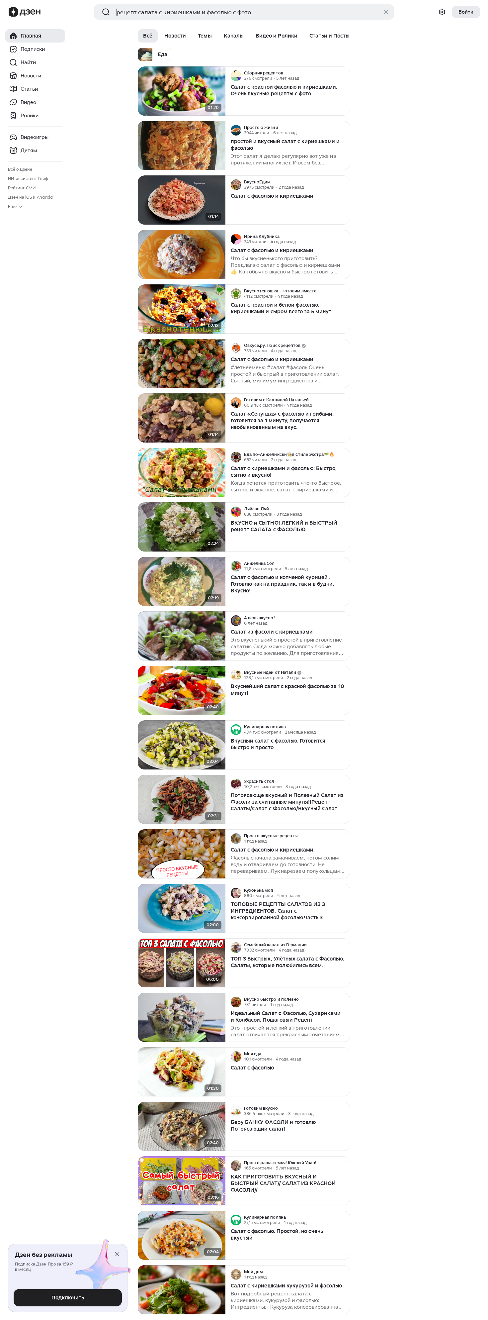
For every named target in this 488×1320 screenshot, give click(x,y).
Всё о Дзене (20, 169)
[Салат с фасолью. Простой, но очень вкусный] (181, 1235)
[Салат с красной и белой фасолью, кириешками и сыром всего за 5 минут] (181, 309)
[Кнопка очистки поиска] (386, 12)
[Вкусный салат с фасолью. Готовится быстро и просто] (181, 745)
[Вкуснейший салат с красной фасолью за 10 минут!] (181, 690)
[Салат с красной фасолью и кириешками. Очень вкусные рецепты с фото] (181, 91)
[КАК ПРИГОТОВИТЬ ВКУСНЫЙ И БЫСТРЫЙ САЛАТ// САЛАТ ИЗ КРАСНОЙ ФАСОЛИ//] (181, 1181)
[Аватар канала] (236, 75)
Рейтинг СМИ (22, 187)
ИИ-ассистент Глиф (28, 178)
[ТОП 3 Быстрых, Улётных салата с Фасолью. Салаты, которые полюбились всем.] (181, 963)
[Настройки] (442, 12)
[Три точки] (344, 75)
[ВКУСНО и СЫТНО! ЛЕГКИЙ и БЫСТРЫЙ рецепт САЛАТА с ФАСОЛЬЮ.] (181, 527)
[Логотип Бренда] (13, 12)
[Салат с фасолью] (181, 1072)
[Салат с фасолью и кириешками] (181, 200)
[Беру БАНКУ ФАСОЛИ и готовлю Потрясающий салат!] (181, 1126)
